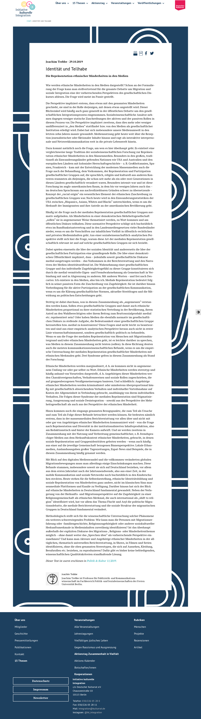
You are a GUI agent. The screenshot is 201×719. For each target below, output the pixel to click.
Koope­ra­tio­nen (83, 674)
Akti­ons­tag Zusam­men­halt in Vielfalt (96, 654)
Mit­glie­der (21, 627)
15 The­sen (21, 660)
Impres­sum (40, 689)
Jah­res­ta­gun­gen (83, 633)
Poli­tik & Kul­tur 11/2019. (102, 561)
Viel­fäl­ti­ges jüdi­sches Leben (91, 640)
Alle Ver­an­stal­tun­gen (86, 627)
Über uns (20, 620)
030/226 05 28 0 (91, 700)
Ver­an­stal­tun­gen (84, 620)
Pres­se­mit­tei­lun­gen (26, 640)
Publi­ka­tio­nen (23, 647)
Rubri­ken (139, 620)
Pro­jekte (139, 633)
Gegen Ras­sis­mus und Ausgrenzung (95, 647)
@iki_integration (93, 712)
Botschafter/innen (85, 667)
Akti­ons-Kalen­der (84, 660)
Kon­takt (19, 654)
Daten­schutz (40, 681)
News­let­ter (40, 698)
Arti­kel (138, 647)
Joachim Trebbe (56, 61)
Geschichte (21, 633)
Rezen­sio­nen (141, 640)
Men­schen (140, 627)
